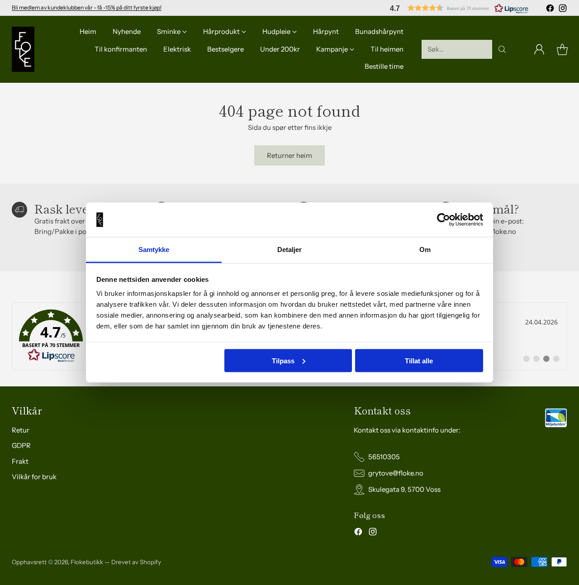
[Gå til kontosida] (539, 49)
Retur (20, 430)
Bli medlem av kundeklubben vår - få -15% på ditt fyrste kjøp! (86, 7)
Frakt (20, 461)
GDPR (21, 445)
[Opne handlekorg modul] (562, 49)
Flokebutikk (87, 562)
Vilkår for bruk (34, 476)
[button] (459, 8)
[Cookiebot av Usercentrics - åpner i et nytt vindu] (443, 220)
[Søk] (502, 49)
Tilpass (283, 360)
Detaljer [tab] (289, 249)
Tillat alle (419, 360)
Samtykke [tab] (154, 249)
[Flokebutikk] (23, 49)
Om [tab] (425, 249)
